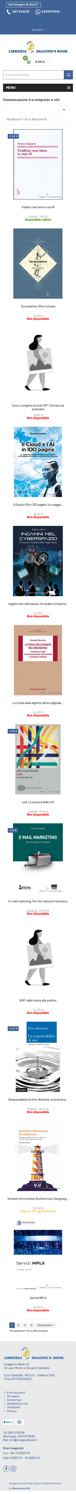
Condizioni (13, 1407)
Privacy (12, 1411)
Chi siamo (13, 1396)
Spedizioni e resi (17, 1403)
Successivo (46, 1325)
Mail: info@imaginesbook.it (20, 1440)
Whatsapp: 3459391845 (19, 1436)
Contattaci (14, 1400)
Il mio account (16, 1392)
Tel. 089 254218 (14, 1433)
